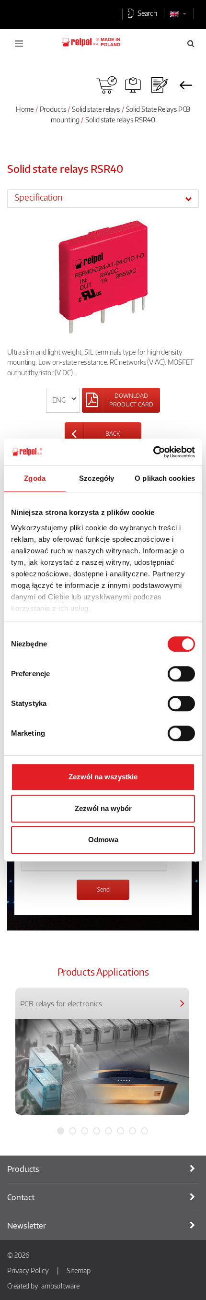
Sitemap (78, 1270)
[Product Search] (133, 85)
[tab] (103, 198)
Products (53, 109)
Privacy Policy (28, 1270)
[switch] (181, 673)
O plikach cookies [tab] (165, 478)
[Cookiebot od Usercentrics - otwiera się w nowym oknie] (153, 452)
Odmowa (103, 839)
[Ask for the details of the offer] (159, 85)
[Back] (185, 85)
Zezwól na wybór (103, 808)
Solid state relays (96, 109)
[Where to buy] (106, 85)
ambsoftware (60, 1285)
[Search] (191, 43)
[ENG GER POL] (63, 400)
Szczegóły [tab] (96, 478)
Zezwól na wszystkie (103, 777)
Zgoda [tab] (35, 478)
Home (25, 109)
